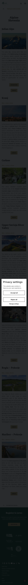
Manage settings (14, 304)
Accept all (14, 293)
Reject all (14, 299)
